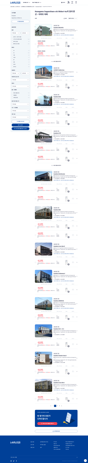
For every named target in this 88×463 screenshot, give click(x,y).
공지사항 (32, 444)
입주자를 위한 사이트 (44, 441)
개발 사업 (55, 443)
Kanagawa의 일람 (38, 6)
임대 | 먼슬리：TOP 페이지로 (15, 6)
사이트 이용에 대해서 (57, 449)
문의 (41, 447)
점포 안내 (32, 447)
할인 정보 (32, 441)
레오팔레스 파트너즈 (69, 443)
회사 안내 (55, 441)
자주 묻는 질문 (43, 444)
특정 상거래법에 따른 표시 (70, 441)
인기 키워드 (67, 447)
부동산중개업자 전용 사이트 (70, 445)
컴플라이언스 (56, 447)
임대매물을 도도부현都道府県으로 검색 (27, 6)
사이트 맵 (67, 449)
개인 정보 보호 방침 (57, 445)
